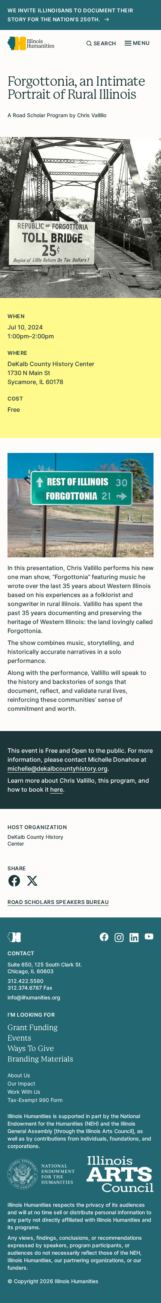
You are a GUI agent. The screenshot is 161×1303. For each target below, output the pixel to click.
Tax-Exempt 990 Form (35, 1100)
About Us (18, 1075)
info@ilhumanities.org (33, 997)
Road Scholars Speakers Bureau (58, 902)
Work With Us (23, 1092)
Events (19, 1038)
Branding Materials (40, 1059)
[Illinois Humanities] (30, 43)
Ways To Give (30, 1048)
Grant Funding (32, 1027)
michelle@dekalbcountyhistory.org (57, 768)
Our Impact (21, 1083)
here (56, 789)
